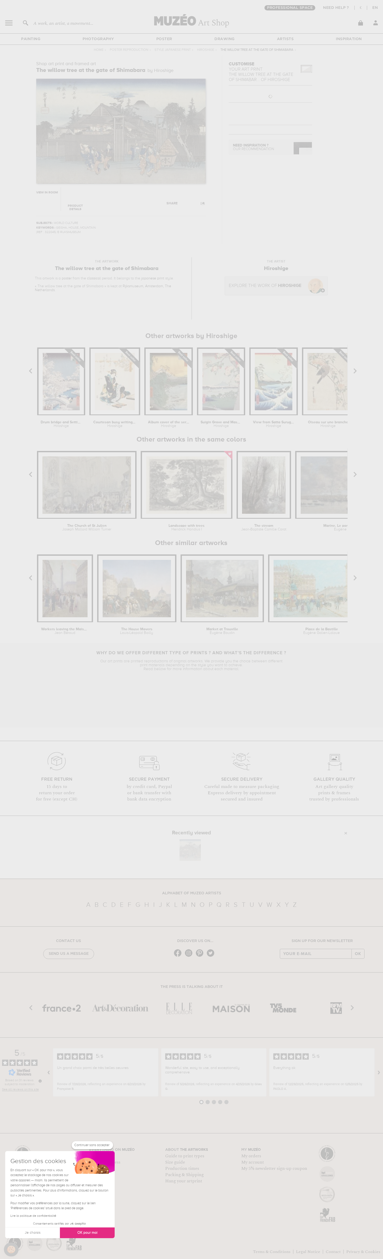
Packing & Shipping (184, 1174)
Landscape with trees (187, 527)
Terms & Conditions (272, 1252)
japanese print (152, 278)
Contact (333, 1252)
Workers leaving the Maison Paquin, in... (65, 631)
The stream (263, 527)
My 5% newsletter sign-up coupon (274, 1168)
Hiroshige (205, 50)
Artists (285, 39)
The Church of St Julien (86, 527)
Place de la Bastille (321, 631)
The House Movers (136, 631)
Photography (98, 39)
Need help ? (336, 7)
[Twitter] (211, 956)
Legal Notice (308, 1252)
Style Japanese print (173, 50)
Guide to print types (184, 1156)
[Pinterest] (200, 956)
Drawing (224, 39)
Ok (358, 954)
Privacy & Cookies (363, 1252)
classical (94, 278)
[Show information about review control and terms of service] (40, 1081)
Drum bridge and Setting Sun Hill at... (61, 424)
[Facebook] (179, 956)
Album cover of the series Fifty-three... (168, 424)
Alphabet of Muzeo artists (191, 893)
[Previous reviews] (48, 1072)
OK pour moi (87, 1232)
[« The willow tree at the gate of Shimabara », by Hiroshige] (190, 850)
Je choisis (32, 1232)
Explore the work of (265, 286)
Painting (30, 39)
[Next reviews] (378, 1072)
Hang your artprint (183, 1181)
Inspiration (349, 39)
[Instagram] (189, 956)
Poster (164, 39)
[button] (11, 1250)
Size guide (175, 1162)
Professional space (290, 7)
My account (252, 1162)
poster (67, 278)
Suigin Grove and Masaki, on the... (221, 424)
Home (98, 50)
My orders (251, 1156)
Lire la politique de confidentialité (33, 1216)
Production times (182, 1168)
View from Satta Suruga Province (273, 424)
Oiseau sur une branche (328, 424)
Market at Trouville (222, 631)
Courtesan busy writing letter (115, 424)
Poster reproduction (129, 50)
